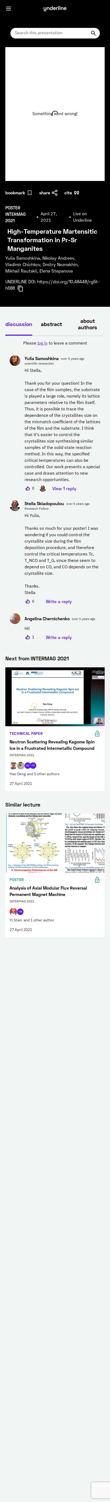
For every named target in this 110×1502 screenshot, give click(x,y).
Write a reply (59, 601)
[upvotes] (28, 488)
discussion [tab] (18, 324)
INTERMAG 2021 (50, 658)
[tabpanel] (55, 490)
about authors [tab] (87, 323)
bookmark (15, 192)
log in (42, 343)
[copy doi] (23, 288)
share (44, 192)
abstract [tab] (51, 324)
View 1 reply (64, 488)
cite (68, 192)
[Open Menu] (8, 8)
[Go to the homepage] (55, 8)
